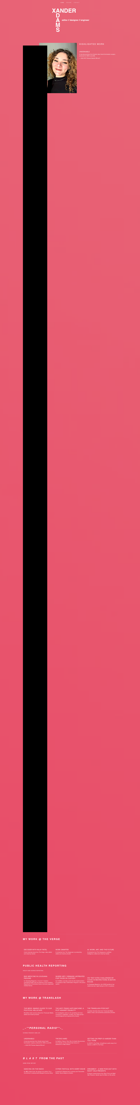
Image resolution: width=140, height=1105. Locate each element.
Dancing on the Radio (34, 1069)
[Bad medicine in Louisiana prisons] (39, 973)
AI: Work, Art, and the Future (100, 949)
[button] (114, 944)
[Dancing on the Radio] (39, 1066)
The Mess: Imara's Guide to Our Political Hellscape (38, 1009)
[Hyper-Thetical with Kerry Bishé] (70, 1066)
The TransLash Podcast (98, 1008)
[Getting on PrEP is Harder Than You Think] (102, 1035)
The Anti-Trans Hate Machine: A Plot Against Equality (70, 1009)
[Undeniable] (98, 48)
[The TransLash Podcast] (102, 1005)
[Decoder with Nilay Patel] (39, 946)
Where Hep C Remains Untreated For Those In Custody (70, 977)
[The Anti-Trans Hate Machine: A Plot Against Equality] (70, 1005)
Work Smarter (62, 949)
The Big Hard (61, 1038)
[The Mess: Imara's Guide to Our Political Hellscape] (39, 1005)
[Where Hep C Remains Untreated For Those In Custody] (70, 973)
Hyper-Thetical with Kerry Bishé (70, 1069)
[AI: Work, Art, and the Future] (102, 946)
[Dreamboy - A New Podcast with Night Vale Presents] (102, 1066)
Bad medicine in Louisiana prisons (35, 977)
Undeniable (29, 1038)
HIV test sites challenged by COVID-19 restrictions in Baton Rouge (101, 980)
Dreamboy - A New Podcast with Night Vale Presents (102, 1070)
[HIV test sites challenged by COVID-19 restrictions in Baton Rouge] (102, 974)
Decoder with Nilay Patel (35, 949)
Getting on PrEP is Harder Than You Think (101, 1039)
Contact (76, 2)
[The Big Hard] (70, 1035)
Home (62, 2)
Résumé (68, 2)
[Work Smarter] (70, 946)
